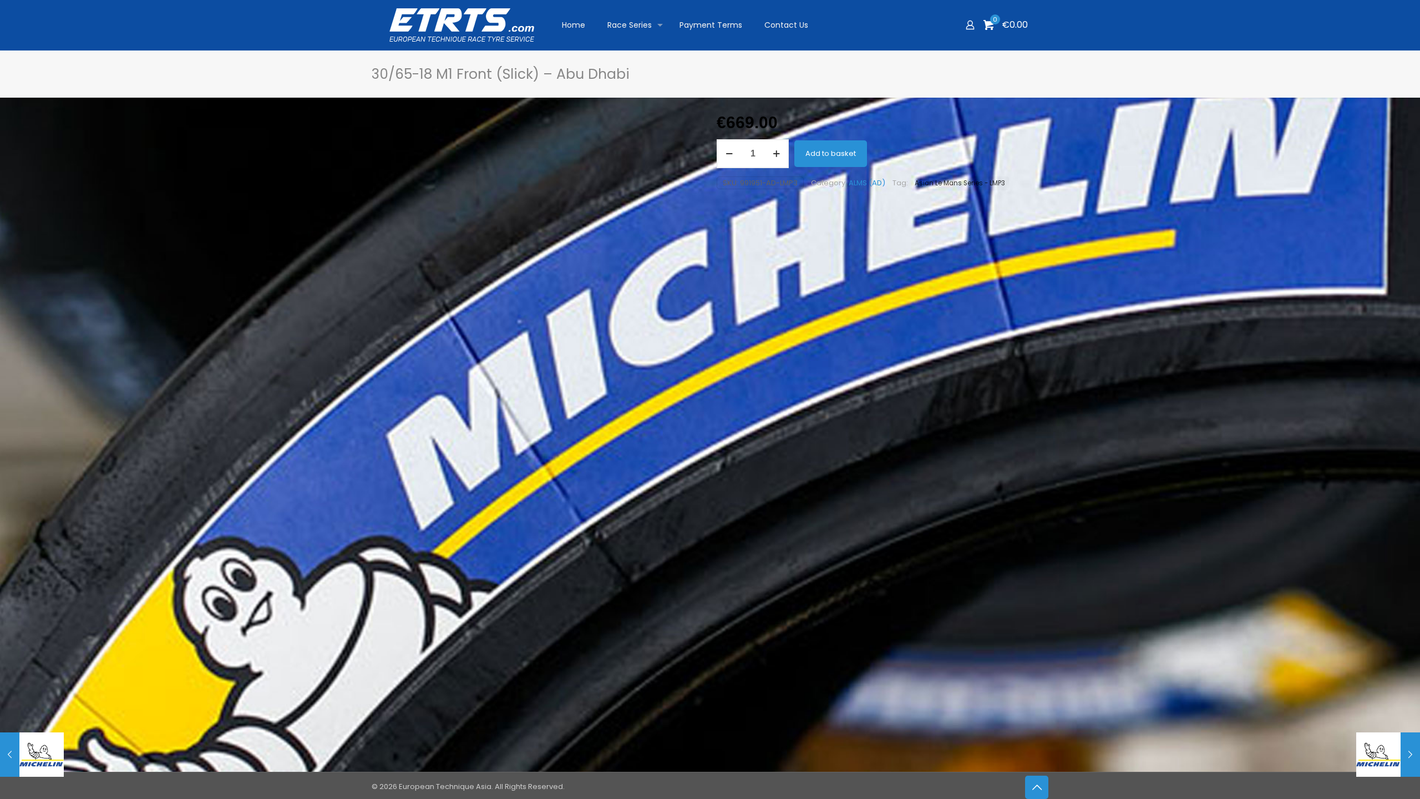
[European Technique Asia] (461, 25)
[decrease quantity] (729, 153)
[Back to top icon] (1036, 787)
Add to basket (830, 153)
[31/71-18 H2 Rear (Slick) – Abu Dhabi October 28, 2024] (32, 754)
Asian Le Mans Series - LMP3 (960, 183)
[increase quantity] (776, 153)
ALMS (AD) (867, 183)
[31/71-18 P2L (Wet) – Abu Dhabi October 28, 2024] (1388, 754)
